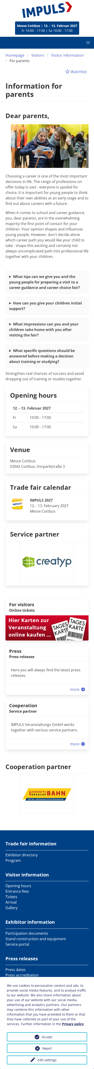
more (75, 689)
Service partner (34, 534)
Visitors (37, 55)
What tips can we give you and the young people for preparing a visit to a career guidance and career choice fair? (44, 282)
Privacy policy (73, 1024)
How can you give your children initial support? (45, 306)
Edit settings (47, 1060)
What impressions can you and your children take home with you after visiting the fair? (43, 330)
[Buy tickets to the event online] (47, 627)
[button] (88, 43)
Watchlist (78, 71)
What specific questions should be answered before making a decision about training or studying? (42, 356)
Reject (47, 1048)
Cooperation (23, 705)
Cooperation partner (38, 766)
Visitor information (67, 55)
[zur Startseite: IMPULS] (47, 10)
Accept (47, 1037)
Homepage (14, 55)
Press (15, 651)
